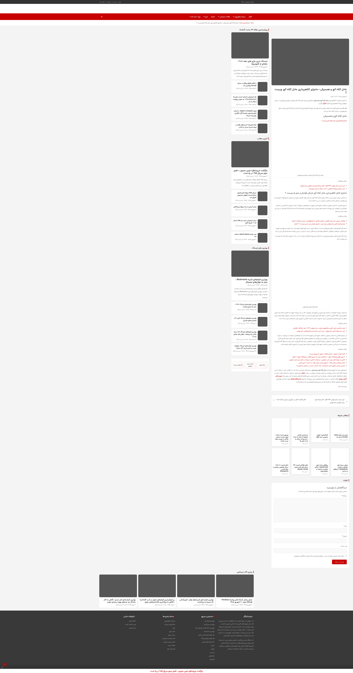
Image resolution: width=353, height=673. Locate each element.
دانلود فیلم (132, 621)
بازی (206, 16)
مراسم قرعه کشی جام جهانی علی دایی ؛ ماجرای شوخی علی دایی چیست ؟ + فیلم (319, 224)
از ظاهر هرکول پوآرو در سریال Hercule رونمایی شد (247, 84)
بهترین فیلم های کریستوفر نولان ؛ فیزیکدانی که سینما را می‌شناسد (196, 600)
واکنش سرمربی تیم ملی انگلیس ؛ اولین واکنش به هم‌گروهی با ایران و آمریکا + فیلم (318, 221)
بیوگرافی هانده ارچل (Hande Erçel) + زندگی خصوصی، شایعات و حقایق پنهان (321, 468)
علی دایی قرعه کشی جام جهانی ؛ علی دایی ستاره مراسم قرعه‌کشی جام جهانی (321, 331)
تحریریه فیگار (250, 67)
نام (345, 526)
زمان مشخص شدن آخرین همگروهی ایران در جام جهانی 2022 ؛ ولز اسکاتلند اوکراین (319, 328)
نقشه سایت (171, 645)
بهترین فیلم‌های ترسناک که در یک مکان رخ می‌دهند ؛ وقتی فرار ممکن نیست (244, 334)
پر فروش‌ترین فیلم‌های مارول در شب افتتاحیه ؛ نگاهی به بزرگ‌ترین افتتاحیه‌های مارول (157, 600)
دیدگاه (344, 496)
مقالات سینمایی (225, 16)
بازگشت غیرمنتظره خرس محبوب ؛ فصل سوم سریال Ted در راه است (250, 172)
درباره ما (108, 2)
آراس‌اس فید (171, 649)
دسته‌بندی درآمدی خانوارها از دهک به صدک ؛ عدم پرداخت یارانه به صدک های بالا (300, 438)
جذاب (339, 386)
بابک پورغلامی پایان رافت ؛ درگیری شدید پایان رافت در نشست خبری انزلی (322, 362)
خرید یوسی (132, 628)
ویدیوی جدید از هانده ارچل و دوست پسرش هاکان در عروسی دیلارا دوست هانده (281, 438)
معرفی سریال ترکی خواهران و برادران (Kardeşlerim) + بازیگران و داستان (340, 468)
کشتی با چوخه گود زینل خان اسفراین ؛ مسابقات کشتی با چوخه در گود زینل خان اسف (318, 360)
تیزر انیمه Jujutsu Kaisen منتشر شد (245, 235)
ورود (120, 2)
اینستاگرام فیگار (296, 379)
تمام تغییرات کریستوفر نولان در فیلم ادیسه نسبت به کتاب (246, 125)
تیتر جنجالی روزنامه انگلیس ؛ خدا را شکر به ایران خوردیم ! (327, 188)
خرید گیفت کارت (130, 624)
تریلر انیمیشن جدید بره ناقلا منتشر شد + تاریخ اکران (244, 221)
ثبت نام (115, 2)
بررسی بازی (171, 635)
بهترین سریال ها (209, 624)
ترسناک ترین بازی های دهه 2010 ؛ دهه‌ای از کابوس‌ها (252, 62)
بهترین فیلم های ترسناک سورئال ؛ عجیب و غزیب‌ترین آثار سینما (245, 346)
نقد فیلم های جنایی (208, 642)
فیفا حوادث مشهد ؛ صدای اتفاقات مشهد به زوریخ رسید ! (327, 354)
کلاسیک (211, 659)
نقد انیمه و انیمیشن (168, 638)
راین (290, 360)
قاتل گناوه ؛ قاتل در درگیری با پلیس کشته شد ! (291, 399)
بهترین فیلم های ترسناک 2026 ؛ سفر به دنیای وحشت (245, 305)
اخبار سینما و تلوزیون (250, 365)
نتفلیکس (211, 656)
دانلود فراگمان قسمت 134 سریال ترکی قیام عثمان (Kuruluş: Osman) (300, 467)
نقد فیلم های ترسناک (207, 638)
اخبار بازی (172, 631)
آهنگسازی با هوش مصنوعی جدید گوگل (322, 436)
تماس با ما (101, 2)
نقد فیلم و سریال (238, 365)
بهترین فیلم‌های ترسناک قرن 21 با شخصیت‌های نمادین (245, 319)
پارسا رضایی (197, 605)
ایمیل (344, 536)
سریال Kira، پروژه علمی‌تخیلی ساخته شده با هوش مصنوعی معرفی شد (246, 195)
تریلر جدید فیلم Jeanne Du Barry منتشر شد (341, 436)
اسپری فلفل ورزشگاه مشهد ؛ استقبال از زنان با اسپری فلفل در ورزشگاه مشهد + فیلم (318, 357)
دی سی (212, 652)
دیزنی (212, 645)
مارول (212, 649)
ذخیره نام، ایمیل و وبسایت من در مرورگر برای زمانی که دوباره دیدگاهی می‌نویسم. (319, 556)
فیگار (250, 16)
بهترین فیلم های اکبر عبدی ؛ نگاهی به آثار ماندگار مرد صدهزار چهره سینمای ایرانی (120, 600)
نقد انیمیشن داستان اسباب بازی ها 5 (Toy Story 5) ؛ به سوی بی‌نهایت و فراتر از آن (244, 99)
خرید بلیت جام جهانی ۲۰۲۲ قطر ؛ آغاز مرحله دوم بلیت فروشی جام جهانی (322, 185)
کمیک (213, 16)
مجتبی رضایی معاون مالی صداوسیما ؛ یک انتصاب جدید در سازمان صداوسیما (321, 365)
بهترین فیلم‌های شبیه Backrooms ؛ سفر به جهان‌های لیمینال (251, 281)
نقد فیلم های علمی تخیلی (206, 635)
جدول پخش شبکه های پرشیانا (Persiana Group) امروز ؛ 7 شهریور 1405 (236, 600)
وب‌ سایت (344, 546)
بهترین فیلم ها (209, 621)
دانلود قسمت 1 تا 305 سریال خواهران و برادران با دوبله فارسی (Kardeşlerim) (280, 468)
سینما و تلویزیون (240, 16)
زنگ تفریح (262, 365)
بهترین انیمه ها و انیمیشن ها (204, 628)
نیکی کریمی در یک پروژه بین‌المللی (245, 206)
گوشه (332, 96)
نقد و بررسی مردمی (169, 642)
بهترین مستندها (209, 631)
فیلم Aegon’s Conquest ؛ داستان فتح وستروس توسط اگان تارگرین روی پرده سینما (245, 113)
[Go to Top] (4, 665)
